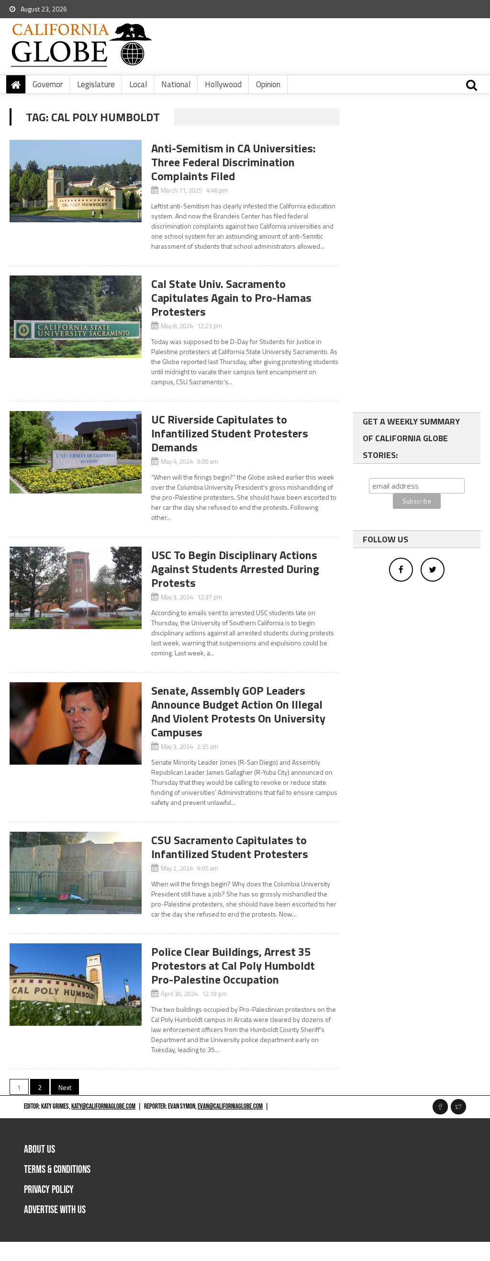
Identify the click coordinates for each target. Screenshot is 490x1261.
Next (64, 1087)
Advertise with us (55, 1210)
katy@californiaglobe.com (103, 1106)
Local (138, 84)
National (175, 84)
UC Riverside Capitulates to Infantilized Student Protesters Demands (229, 433)
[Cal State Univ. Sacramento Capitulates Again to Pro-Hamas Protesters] (75, 316)
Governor (48, 84)
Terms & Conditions (57, 1169)
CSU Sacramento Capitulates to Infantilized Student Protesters (229, 846)
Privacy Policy (49, 1189)
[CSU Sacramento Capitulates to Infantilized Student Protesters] (75, 873)
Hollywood (223, 84)
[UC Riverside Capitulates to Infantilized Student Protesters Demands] (75, 452)
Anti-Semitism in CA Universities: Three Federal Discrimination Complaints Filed (233, 161)
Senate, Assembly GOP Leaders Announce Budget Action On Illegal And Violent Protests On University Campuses (238, 711)
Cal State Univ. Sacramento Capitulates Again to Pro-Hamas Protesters (231, 297)
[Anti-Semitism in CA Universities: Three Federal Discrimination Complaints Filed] (75, 181)
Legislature (96, 84)
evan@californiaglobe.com (230, 1106)
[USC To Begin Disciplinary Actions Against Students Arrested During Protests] (75, 588)
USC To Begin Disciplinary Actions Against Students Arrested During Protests (235, 568)
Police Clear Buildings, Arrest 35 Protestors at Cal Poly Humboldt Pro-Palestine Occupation (233, 965)
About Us (39, 1149)
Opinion (268, 84)
